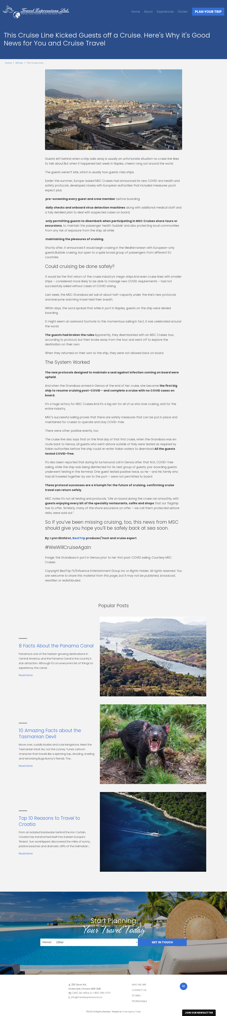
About (148, 11)
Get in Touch (162, 942)
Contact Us (139, 990)
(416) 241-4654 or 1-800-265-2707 (91, 993)
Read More (26, 675)
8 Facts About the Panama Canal (56, 646)
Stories (182, 11)
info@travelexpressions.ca (86, 997)
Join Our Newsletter (199, 1012)
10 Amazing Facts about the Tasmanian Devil (50, 733)
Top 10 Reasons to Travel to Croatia (49, 821)
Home (135, 11)
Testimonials (139, 1001)
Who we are (139, 984)
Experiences (165, 11)
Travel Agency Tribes (131, 1011)
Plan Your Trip (208, 11)
